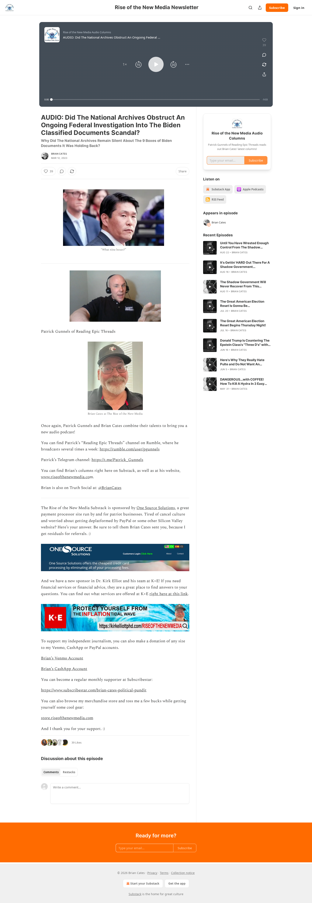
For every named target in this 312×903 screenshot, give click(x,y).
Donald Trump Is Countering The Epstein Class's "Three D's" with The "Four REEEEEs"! (245, 342)
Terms (164, 873)
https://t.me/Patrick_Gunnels (117, 460)
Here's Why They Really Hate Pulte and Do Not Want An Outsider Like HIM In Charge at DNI (243, 362)
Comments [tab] (51, 772)
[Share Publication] (260, 7)
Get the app (177, 883)
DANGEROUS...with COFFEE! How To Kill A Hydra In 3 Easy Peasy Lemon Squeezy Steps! (243, 381)
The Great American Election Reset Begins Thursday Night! (243, 323)
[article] (237, 247)
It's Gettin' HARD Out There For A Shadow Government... (245, 264)
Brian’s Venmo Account (62, 658)
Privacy (152, 873)
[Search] (250, 7)
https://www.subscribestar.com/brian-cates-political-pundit (93, 690)
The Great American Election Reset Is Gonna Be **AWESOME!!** (242, 303)
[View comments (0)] (264, 55)
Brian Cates (59, 153)
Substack (135, 894)
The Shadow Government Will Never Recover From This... (243, 284)
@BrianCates (109, 488)
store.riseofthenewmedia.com (67, 718)
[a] (210, 247)
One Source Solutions (155, 508)
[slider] (155, 99)
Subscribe (277, 8)
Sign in (298, 8)
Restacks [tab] (69, 772)
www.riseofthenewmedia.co (65, 477)
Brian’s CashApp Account (64, 669)
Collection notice (183, 873)
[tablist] (59, 772)
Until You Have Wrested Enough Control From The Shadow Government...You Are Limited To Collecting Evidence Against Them (245, 245)
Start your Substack (144, 883)
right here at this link (168, 594)
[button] (124, 64)
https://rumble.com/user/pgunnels (130, 449)
